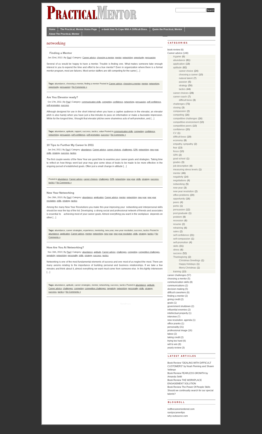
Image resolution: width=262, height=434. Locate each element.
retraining (178, 227)
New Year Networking (60, 192)
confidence (118, 102)
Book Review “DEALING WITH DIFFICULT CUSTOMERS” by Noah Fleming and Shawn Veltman (190, 366)
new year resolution (124, 230)
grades (176, 162)
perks (176, 206)
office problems (181, 195)
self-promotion (53, 105)
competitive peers (182, 125)
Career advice (89, 57)
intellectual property (177, 313)
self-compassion (181, 238)
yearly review (174, 347)
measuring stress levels (185, 169)
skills (49, 153)
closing (177, 107)
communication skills (91, 102)
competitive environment (186, 122)
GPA (135, 149)
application (99, 197)
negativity (51, 255)
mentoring (99, 230)
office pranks (174, 323)
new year (154, 149)
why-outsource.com (177, 416)
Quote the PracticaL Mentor (167, 29)
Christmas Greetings (189, 260)
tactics (95, 131)
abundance (60, 83)
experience (88, 230)
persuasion (150, 57)
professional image (177, 330)
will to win (172, 344)
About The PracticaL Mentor (64, 34)
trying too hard (174, 340)
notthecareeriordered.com (180, 409)
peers (176, 202)
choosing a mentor (105, 57)
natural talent (186, 78)
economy (178, 140)
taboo (170, 334)
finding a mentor (91, 83)
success (65, 105)
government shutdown (179, 306)
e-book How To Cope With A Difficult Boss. (124, 29)
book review (173, 49)
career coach (180, 96)
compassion (179, 111)
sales (176, 231)
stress (176, 249)
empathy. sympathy (183, 144)
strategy (56, 153)
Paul (69, 57)
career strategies (74, 230)
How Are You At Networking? (65, 247)
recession (178, 220)
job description (181, 166)
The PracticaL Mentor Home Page (78, 29)
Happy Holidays (187, 264)
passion (183, 82)
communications (176, 285)
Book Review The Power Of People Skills (188, 387)
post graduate (180, 213)
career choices (114, 149)
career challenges (176, 275)
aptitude (69, 131)
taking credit (173, 337)
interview (172, 316)
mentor (118, 57)
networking (128, 57)
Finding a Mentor (60, 52)
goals (170, 302)
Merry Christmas (187, 267)
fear (175, 147)
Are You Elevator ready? (62, 97)
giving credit (173, 299)
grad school (179, 158)
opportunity (139, 57)
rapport (78, 131)
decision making (176, 289)
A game (177, 56)
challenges (127, 149)
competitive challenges (149, 252)
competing (107, 102)
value (101, 131)
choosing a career (188, 74)
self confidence (154, 102)
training (177, 271)
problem (177, 217)
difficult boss (185, 100)
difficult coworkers (176, 292)
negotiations (179, 180)
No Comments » (79, 87)
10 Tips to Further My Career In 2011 (70, 145)
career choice (186, 71)
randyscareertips (176, 412)
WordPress (125, 304)
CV (174, 133)
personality (73, 255)
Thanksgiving (180, 257)
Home (52, 29)
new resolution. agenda (179, 320)
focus (176, 151)
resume (177, 224)
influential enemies (177, 309)
